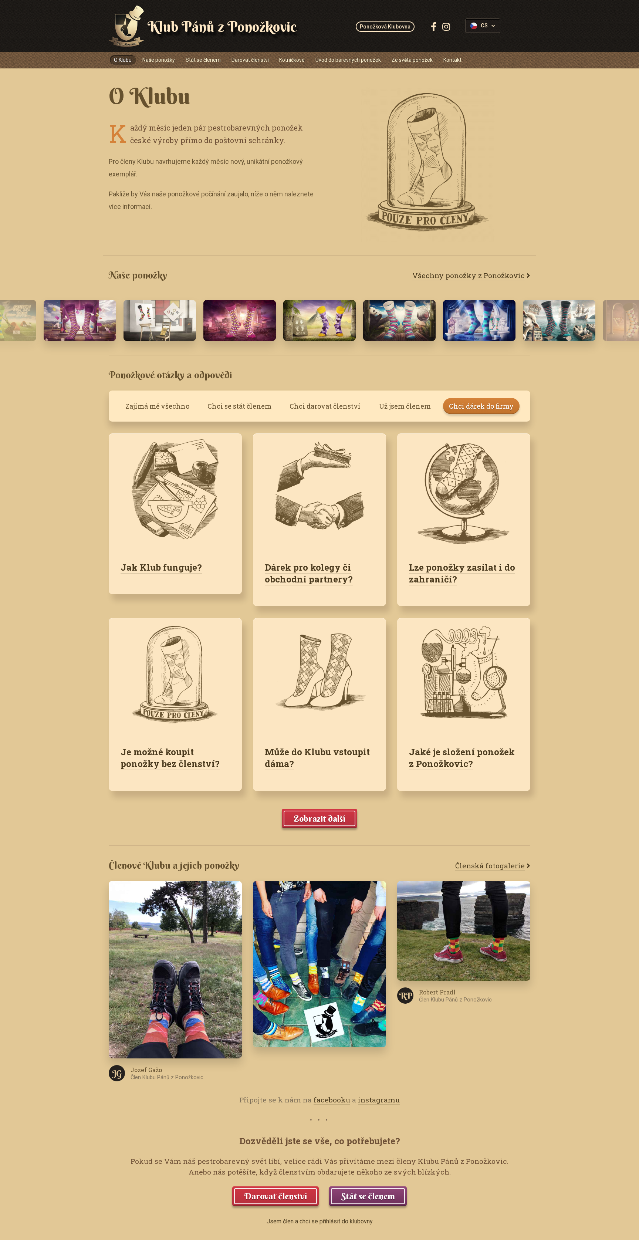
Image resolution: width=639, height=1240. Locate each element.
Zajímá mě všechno (157, 406)
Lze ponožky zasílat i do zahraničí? (462, 573)
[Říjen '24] (479, 320)
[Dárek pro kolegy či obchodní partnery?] (319, 491)
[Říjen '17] (319, 320)
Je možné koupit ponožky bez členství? (170, 758)
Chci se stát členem (239, 406)
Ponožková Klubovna (385, 27)
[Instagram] (446, 26)
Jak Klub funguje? (161, 567)
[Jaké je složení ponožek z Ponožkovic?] (463, 676)
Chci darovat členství (325, 406)
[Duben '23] (80, 320)
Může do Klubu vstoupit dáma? (317, 758)
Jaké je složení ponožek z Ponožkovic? (462, 758)
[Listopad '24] (559, 320)
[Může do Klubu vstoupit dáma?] (319, 676)
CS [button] (484, 26)
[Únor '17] (160, 320)
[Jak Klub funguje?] (175, 491)
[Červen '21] (399, 320)
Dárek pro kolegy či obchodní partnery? (309, 573)
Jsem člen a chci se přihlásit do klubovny (320, 1221)
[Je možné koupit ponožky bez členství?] (175, 676)
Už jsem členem (405, 406)
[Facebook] (433, 26)
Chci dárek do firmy (481, 406)
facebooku (332, 1099)
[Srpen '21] (239, 320)
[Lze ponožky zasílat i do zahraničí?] (463, 491)
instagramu (379, 1099)
